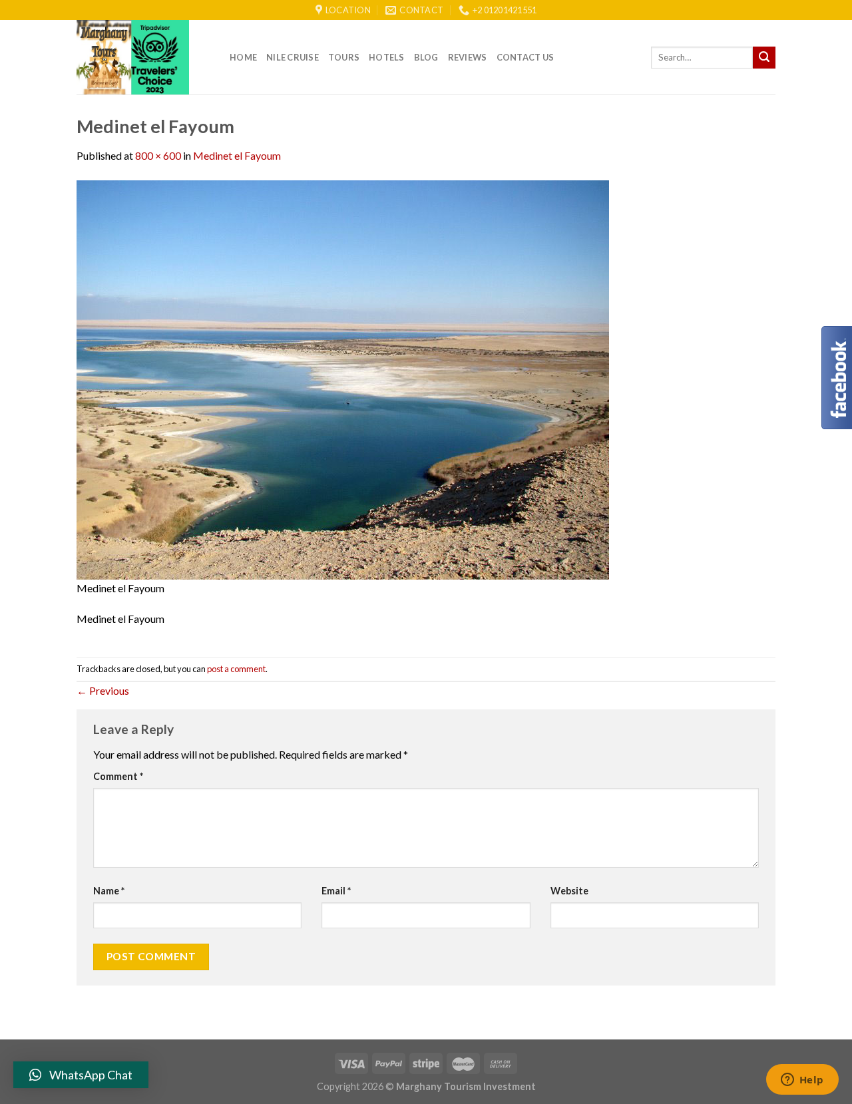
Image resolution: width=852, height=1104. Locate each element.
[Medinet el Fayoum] (343, 378)
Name (108, 890)
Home (243, 57)
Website (569, 890)
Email (336, 890)
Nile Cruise (292, 57)
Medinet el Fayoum (237, 155)
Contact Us (525, 57)
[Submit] (764, 58)
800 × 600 (158, 155)
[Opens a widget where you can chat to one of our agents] (802, 1080)
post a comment (236, 668)
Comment (118, 776)
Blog (426, 57)
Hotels (387, 57)
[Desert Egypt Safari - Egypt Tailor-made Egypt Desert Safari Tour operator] (143, 57)
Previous (103, 690)
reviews (467, 57)
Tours (343, 57)
